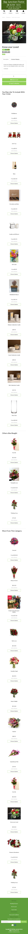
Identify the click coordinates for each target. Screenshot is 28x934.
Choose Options (14, 123)
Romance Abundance (14, 852)
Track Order (14, 909)
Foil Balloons (14, 113)
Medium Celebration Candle (14, 324)
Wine (14, 173)
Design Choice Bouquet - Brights (14, 611)
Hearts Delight (14, 701)
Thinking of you (14, 513)
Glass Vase (14, 415)
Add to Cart (14, 80)
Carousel (14, 550)
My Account (14, 906)
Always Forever (14, 580)
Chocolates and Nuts (14, 204)
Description (6, 59)
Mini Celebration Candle (14, 385)
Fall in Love (14, 641)
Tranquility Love (14, 482)
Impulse (14, 731)
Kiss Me (14, 452)
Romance (8, 17)
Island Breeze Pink (14, 761)
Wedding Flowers (14, 903)
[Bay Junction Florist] (14, 4)
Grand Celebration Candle (14, 355)
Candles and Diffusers (14, 234)
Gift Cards (14, 264)
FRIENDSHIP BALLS (14, 294)
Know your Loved (16, 17)
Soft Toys (14, 143)
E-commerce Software (12, 931)
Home (3, 17)
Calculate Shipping (15, 59)
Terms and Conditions (14, 914)
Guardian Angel (14, 671)
